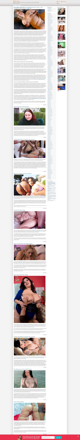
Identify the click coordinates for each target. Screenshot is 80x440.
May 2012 (49, 138)
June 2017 (49, 100)
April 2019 (49, 80)
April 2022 (49, 45)
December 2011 (50, 144)
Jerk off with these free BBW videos (23, 243)
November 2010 (50, 160)
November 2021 (50, 51)
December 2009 (50, 172)
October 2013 (50, 118)
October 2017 (50, 96)
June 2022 (49, 42)
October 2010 (50, 161)
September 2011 (50, 148)
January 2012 (50, 143)
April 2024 (49, 25)
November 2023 (50, 28)
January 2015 (50, 110)
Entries (59, 1)
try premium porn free (22, 269)
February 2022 (50, 47)
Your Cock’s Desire (19, 401)
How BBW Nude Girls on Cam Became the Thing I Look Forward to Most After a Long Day (28, 8)
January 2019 (50, 84)
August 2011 (49, 149)
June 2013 (49, 122)
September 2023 (50, 29)
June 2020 (49, 67)
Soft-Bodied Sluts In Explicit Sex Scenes (24, 139)
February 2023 (50, 35)
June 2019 (49, 79)
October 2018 (50, 88)
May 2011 (49, 153)
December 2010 (50, 159)
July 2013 (49, 121)
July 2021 (49, 56)
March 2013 (49, 126)
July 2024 (49, 24)
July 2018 (49, 90)
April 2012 (49, 139)
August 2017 (49, 99)
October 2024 (50, 23)
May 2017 (49, 101)
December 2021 (50, 50)
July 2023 (49, 31)
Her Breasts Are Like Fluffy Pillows (23, 369)
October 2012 (50, 132)
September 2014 (50, 115)
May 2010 (49, 166)
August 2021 (49, 55)
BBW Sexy (16, 1)
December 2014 (50, 111)
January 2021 (50, 61)
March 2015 (49, 107)
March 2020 (49, 69)
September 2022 (50, 40)
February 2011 (50, 156)
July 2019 (49, 78)
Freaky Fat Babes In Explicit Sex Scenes (24, 336)
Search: (58, 3)
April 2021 (49, 58)
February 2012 (50, 142)
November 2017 (50, 95)
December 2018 (50, 85)
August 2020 (49, 66)
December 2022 (50, 36)
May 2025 (49, 18)
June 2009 (49, 176)
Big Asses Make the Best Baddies (22, 173)
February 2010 (50, 170)
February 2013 (50, 127)
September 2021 (50, 53)
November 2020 (50, 63)
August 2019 (49, 77)
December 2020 (50, 62)
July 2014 (49, 117)
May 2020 (49, 68)
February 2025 (50, 19)
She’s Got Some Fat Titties (21, 274)
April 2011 (49, 154)
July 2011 (49, 150)
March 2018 (49, 91)
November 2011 (50, 145)
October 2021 (50, 52)
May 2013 (49, 123)
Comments (64, 1)
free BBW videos (20, 262)
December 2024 (50, 20)
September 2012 (50, 133)
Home (14, 5)
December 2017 (50, 94)
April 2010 (49, 167)
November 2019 (50, 73)
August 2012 (49, 134)
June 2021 (49, 57)
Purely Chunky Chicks (19, 210)
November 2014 (50, 112)
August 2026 (49, 14)
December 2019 (50, 72)
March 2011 (49, 155)
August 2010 (49, 164)
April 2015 (49, 106)
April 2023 (49, 34)
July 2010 (49, 165)
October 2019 (50, 74)
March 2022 (49, 46)
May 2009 (49, 177)
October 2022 (50, 39)
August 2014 (49, 116)
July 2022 (49, 41)
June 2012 (49, 137)
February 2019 (50, 83)
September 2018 (50, 89)
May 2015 (49, 105)
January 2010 (50, 171)
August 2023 (49, 30)
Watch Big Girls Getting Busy (21, 106)
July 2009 (49, 175)
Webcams (49, 11)
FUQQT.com (18, 5)
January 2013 (50, 128)
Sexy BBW (49, 8)
